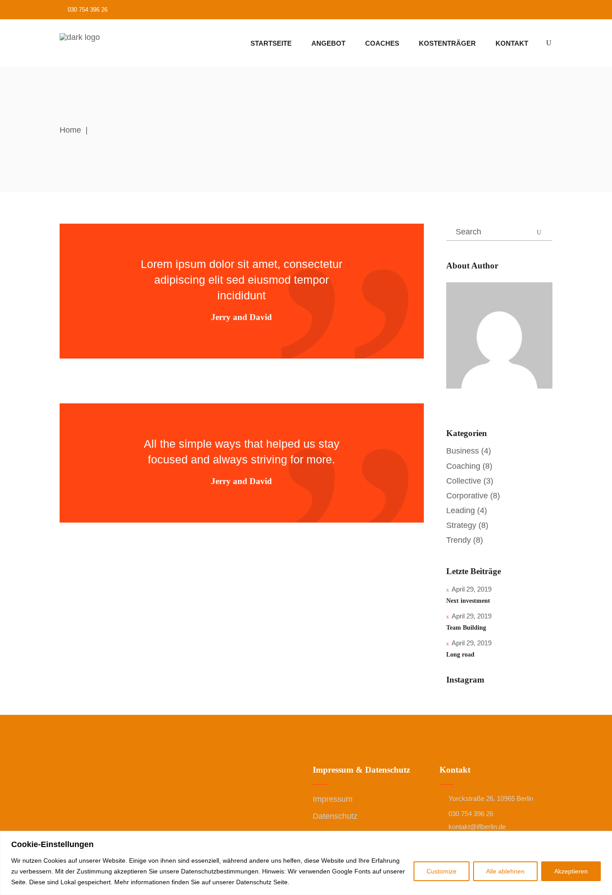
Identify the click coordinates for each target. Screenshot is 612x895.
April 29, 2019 (471, 589)
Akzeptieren (571, 871)
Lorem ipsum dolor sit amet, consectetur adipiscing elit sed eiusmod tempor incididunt (241, 280)
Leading (460, 510)
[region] (306, 863)
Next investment (468, 600)
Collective (463, 480)
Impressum (333, 799)
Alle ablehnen (505, 871)
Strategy (461, 525)
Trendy (458, 540)
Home (70, 129)
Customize (442, 871)
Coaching (463, 466)
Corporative (467, 495)
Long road (460, 654)
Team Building (466, 627)
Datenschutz (335, 816)
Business (462, 450)
